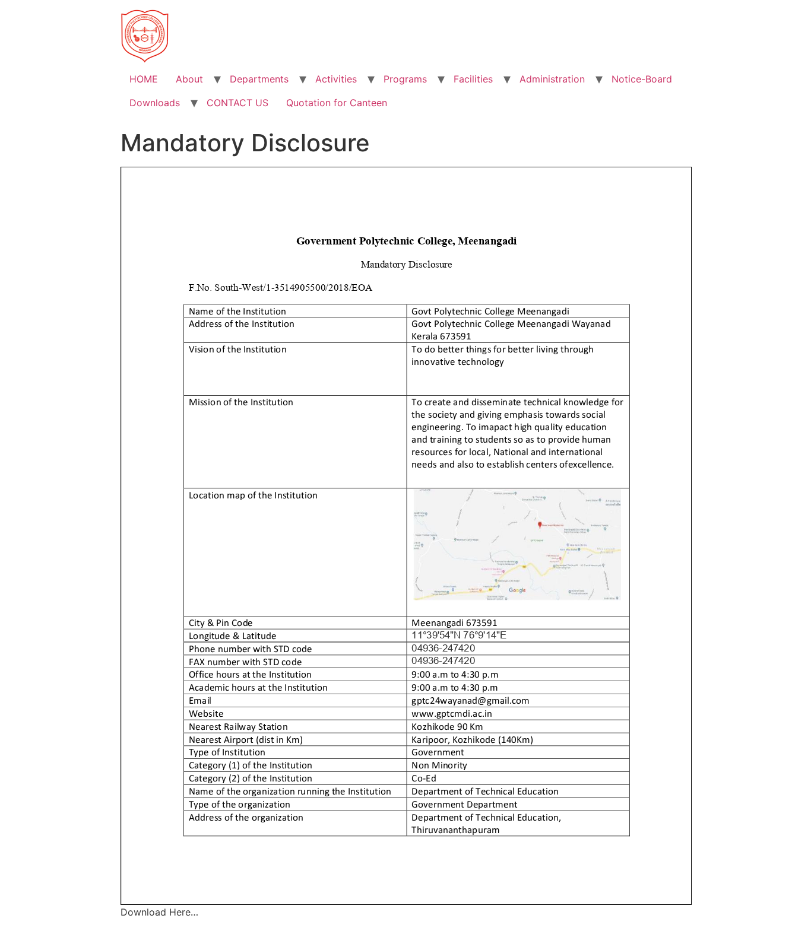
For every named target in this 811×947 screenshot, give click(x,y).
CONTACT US (237, 103)
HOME (143, 79)
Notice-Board (642, 79)
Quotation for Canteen (336, 103)
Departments (259, 79)
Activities (336, 79)
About (189, 79)
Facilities (473, 79)
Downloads (154, 103)
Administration (552, 79)
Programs (405, 79)
